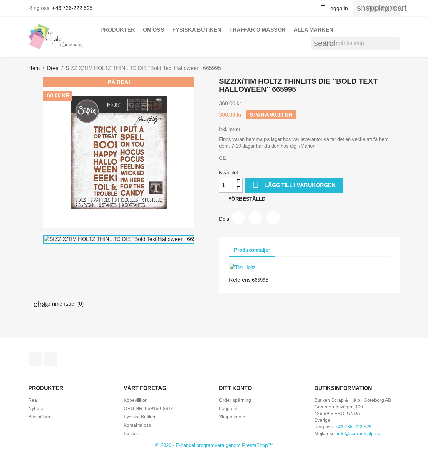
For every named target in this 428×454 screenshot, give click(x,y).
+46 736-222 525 (72, 8)
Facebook (35, 359)
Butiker (131, 433)
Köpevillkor (135, 400)
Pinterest (273, 218)
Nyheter (36, 408)
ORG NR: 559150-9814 (149, 408)
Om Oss (153, 30)
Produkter (117, 30)
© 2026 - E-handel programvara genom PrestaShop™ (214, 445)
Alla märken (313, 30)
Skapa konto (232, 416)
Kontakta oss (137, 425)
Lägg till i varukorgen (294, 184)
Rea (32, 400)
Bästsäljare (40, 416)
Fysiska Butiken (196, 30)
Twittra (255, 218)
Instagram (50, 359)
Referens (240, 280)
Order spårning (235, 400)
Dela (238, 218)
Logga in (228, 408)
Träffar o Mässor (257, 30)
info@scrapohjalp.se (358, 433)
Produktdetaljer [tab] (252, 250)
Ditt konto (235, 388)
